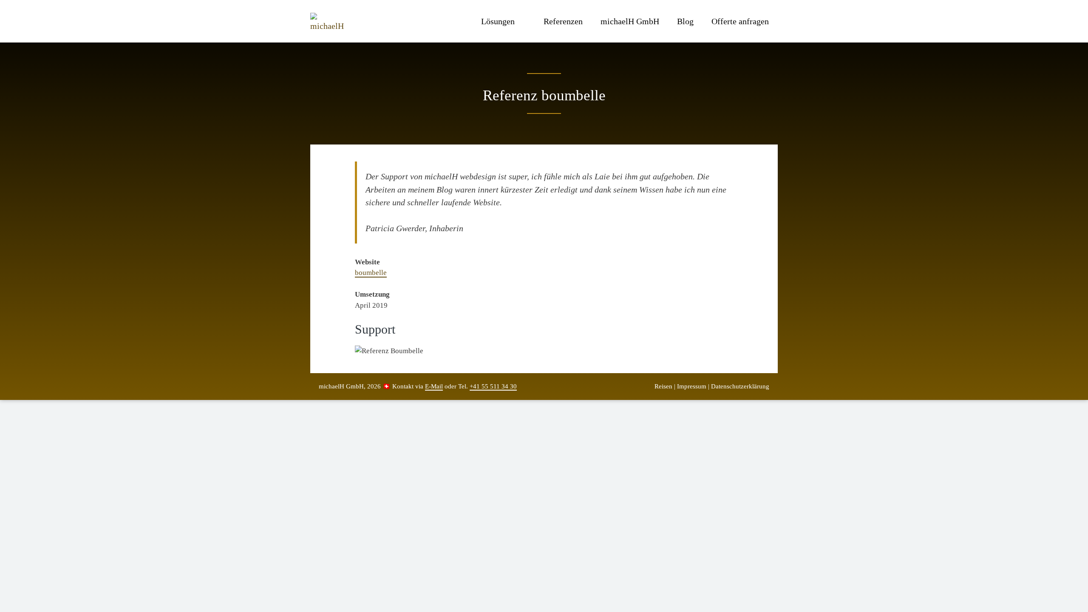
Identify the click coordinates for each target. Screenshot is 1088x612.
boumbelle (371, 273)
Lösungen (498, 21)
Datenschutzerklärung (740, 386)
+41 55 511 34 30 (493, 386)
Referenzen (563, 21)
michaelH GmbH (630, 21)
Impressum (691, 386)
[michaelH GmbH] (329, 21)
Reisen (663, 386)
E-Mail (434, 386)
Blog (685, 21)
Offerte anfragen (740, 21)
